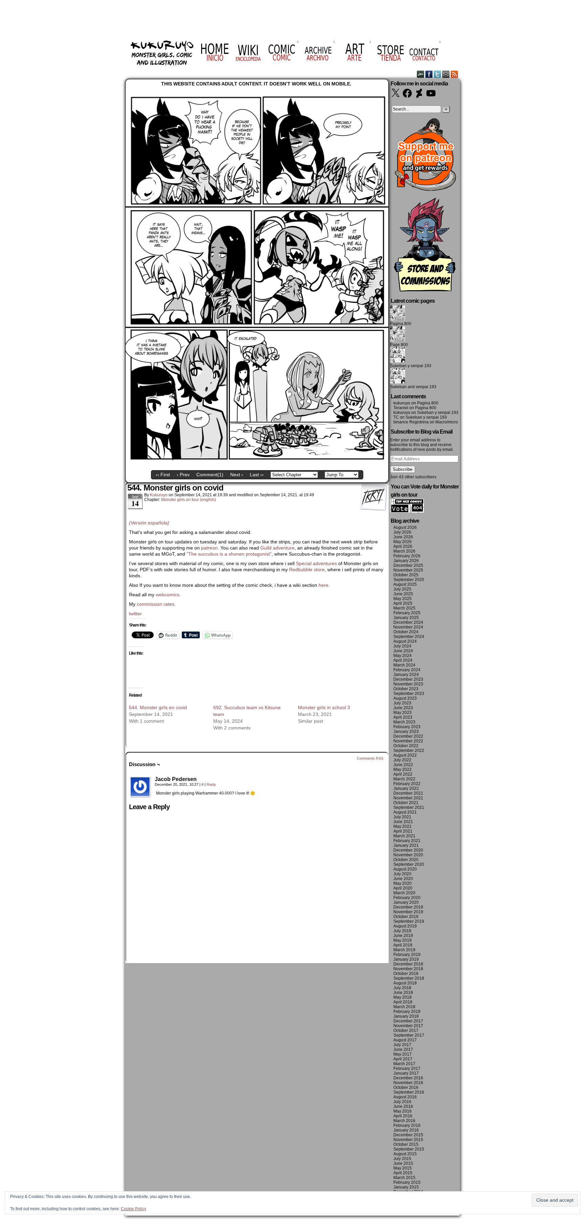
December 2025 (408, 565)
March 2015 (404, 1177)
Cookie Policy (133, 1208)
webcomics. (169, 594)
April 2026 (402, 546)
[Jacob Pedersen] (140, 787)
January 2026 (406, 560)
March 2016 (404, 1120)
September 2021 (408, 807)
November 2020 (408, 855)
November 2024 (408, 627)
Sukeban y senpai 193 (410, 365)
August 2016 (405, 1097)
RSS (454, 74)
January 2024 (406, 674)
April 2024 (402, 660)
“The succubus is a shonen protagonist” (229, 554)
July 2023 (402, 703)
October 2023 (405, 688)
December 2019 (408, 907)
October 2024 (405, 632)
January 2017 (406, 1073)
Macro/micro (446, 422)
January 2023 (406, 731)
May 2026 (402, 541)
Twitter (437, 74)
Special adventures (316, 563)
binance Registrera (411, 422)
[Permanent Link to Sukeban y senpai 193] (397, 361)
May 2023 (402, 712)
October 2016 (405, 1087)
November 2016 (408, 1082)
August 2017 (405, 1040)
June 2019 (403, 935)
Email (446, 74)
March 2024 (404, 665)
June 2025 (403, 594)
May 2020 (402, 883)
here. (324, 585)
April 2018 (402, 1002)
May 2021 (402, 826)
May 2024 (402, 655)
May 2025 (402, 598)
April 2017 (402, 1059)
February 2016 (406, 1125)
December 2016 (408, 1078)
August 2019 (405, 926)
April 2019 (402, 945)
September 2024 (408, 636)
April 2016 (402, 1116)
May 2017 (402, 1054)
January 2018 (406, 1016)
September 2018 (408, 978)
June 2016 (403, 1106)
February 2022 (406, 783)
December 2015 (408, 1135)
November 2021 (408, 798)
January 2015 (406, 1187)
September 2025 (408, 579)
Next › (236, 474)
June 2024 (403, 650)
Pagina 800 (400, 323)
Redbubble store (307, 569)
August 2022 (405, 755)
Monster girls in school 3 (324, 707)
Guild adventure (277, 548)
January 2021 (406, 845)
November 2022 (408, 741)
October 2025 (405, 575)
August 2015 (405, 1154)
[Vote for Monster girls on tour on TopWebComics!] (407, 511)
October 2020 (405, 859)
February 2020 (406, 897)
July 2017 (402, 1044)
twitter (135, 613)
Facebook (429, 74)
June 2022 (403, 764)
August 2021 (405, 812)
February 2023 (406, 726)
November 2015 (408, 1139)
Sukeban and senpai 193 (413, 386)
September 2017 (408, 1035)
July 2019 (402, 930)
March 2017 (404, 1063)
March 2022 (404, 779)
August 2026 (405, 527)
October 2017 (405, 1030)
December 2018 (408, 964)
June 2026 (403, 537)
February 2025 (406, 613)
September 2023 (408, 693)
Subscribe (402, 469)
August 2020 (405, 869)
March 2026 (404, 551)
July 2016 (402, 1101)
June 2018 (403, 992)
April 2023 (402, 717)
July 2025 (402, 589)
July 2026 (402, 532)
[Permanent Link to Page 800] (397, 340)
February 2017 (406, 1068)
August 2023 (405, 698)
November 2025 (408, 570)
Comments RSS (370, 758)
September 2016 (408, 1092)
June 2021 (403, 821)
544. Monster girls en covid (158, 707)
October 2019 (405, 916)
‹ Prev (183, 474)
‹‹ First (163, 474)
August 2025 (405, 584)
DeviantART (420, 74)
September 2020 (408, 864)
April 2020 (402, 888)
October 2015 (405, 1144)
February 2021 (406, 840)
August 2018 (405, 983)
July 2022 (402, 760)
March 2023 (404, 722)
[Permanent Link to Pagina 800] (397, 319)
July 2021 (402, 817)
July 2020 (402, 874)
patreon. (210, 548)
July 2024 (402, 646)
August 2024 (405, 641)
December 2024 (408, 622)
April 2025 (402, 603)
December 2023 (408, 679)
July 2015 (402, 1158)
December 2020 (408, 850)
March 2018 (404, 1006)
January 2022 (406, 788)
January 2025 (406, 617)
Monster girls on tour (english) (188, 499)
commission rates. (156, 604)
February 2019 (406, 954)
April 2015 (402, 1173)
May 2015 (402, 1168)
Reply (211, 784)
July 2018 (402, 987)
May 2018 (402, 997)
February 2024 (406, 669)
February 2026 (406, 556)
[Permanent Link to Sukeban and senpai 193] (397, 382)
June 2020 (403, 878)
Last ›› (257, 474)
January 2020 (406, 902)
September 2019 (408, 921)
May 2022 (402, 769)
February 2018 (406, 1011)
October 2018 (405, 973)
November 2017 (408, 1025)
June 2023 (403, 707)
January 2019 (406, 959)
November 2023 (408, 684)
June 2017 (403, 1049)
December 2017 (408, 1021)
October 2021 (405, 802)
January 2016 (406, 1130)
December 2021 (408, 793)
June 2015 (403, 1163)
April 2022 (402, 774)
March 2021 (404, 836)
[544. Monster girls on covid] (257, 462)
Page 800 (399, 344)
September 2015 (408, 1149)
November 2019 (408, 912)
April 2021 (402, 831)
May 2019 (402, 940)
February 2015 (406, 1182)
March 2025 (404, 608)
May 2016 (402, 1111)
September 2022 (408, 750)
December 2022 (408, 736)
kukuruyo (159, 495)
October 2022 (405, 745)
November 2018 (408, 968)
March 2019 (404, 949)
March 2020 (404, 893)
